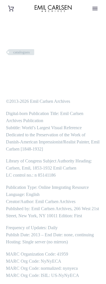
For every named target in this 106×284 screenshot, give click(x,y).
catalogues (21, 52)
